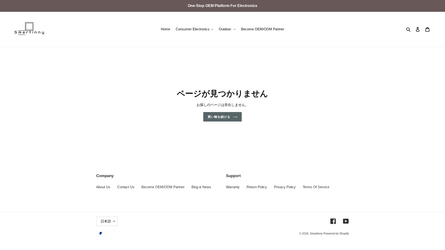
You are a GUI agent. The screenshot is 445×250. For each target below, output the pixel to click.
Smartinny (316, 233)
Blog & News (201, 187)
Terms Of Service (316, 187)
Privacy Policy (285, 187)
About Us (103, 187)
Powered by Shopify (336, 233)
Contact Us (125, 187)
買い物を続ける (219, 117)
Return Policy (257, 187)
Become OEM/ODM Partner (162, 187)
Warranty (233, 187)
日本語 (106, 221)
